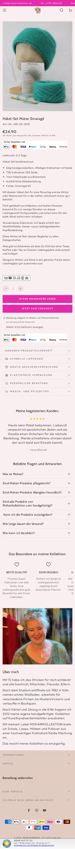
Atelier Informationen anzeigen (24, 326)
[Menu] (4, 10)
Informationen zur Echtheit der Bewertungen (34, 845)
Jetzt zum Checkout (37, 308)
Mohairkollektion (31, 837)
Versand (20, 135)
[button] (61, 10)
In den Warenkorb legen (37, 298)
